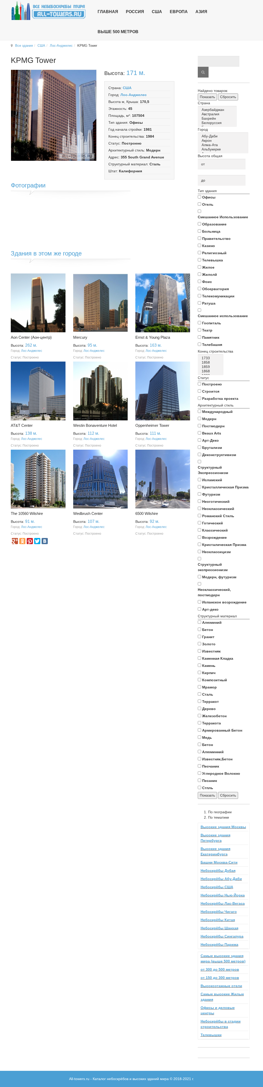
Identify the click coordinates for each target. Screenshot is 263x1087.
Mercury (80, 337)
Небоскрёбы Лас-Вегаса (223, 903)
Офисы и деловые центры (218, 1010)
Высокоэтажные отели (221, 986)
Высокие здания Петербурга (215, 838)
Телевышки (211, 1035)
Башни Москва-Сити (219, 862)
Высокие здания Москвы (223, 827)
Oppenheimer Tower (152, 425)
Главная (108, 12)
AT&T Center (22, 425)
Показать (207, 97)
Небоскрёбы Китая (218, 920)
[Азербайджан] (218, 110)
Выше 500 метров (118, 32)
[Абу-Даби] (224, 136)
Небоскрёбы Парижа (219, 944)
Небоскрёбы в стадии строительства (221, 1024)
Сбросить (228, 97)
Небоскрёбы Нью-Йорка (223, 895)
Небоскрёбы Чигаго (219, 912)
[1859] (211, 367)
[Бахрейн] (218, 118)
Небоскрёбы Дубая (218, 870)
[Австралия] (218, 114)
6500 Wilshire (146, 513)
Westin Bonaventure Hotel (95, 425)
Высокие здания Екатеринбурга (215, 851)
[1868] (211, 371)
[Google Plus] (15, 541)
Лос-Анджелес (61, 46)
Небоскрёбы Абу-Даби (221, 879)
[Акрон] (224, 140)
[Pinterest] (30, 541)
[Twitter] (37, 541)
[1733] (211, 358)
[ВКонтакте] (45, 541)
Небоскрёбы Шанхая (219, 928)
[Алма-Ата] (224, 145)
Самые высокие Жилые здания (222, 996)
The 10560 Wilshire (27, 513)
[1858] (211, 362)
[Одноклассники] (22, 541)
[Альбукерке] (224, 149)
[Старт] (203, 72)
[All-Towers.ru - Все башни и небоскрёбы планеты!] (48, 10)
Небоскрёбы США (217, 887)
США (41, 46)
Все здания (24, 46)
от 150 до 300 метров (220, 978)
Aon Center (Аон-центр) (31, 337)
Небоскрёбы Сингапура (222, 936)
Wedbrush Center (88, 513)
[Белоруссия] (218, 123)
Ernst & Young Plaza (152, 337)
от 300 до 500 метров (220, 969)
